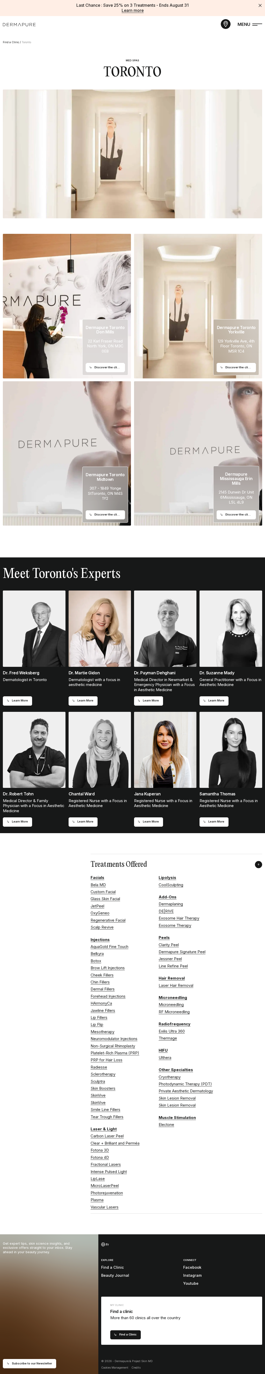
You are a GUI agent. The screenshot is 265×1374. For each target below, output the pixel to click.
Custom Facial (103, 892)
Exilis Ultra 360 (172, 1031)
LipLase (98, 1178)
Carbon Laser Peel (107, 1136)
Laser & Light (104, 1129)
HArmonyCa (101, 1003)
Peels (164, 937)
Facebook (192, 1267)
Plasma (97, 1200)
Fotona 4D (100, 1157)
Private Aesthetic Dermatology (186, 1091)
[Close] (260, 5)
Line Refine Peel (173, 966)
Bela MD (98, 885)
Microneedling (173, 997)
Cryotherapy (170, 1077)
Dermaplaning (171, 904)
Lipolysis (167, 877)
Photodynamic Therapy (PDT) (185, 1084)
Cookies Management (114, 1367)
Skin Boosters (103, 1088)
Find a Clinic (11, 42)
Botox (96, 961)
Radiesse (99, 1067)
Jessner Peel (170, 959)
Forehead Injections (108, 996)
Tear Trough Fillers (107, 1117)
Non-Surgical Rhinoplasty (113, 1046)
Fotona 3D (100, 1150)
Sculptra (98, 1081)
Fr (107, 1244)
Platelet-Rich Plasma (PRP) (115, 1053)
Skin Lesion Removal (177, 1098)
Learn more (133, 10)
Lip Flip (97, 1024)
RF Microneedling (174, 1012)
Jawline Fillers (103, 1010)
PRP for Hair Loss (106, 1060)
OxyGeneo (100, 913)
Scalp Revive (102, 927)
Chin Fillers (100, 982)
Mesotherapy (102, 1031)
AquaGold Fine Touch (109, 946)
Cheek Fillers (102, 975)
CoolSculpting (171, 885)
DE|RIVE (166, 911)
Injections (100, 939)
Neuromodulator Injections (114, 1038)
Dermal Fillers (103, 989)
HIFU (163, 1050)
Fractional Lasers (106, 1164)
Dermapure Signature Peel (182, 952)
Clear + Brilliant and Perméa (115, 1143)
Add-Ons (167, 897)
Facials (97, 877)
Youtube (190, 1283)
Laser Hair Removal (176, 985)
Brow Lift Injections (108, 968)
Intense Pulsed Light (109, 1171)
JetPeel (97, 906)
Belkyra (97, 953)
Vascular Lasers (105, 1207)
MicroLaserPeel (105, 1185)
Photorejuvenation (107, 1193)
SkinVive (98, 1095)
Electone (166, 1124)
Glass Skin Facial (105, 899)
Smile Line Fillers (105, 1109)
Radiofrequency (174, 1024)
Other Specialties (176, 1069)
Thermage (168, 1038)
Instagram (192, 1275)
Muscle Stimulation (177, 1117)
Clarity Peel (169, 945)
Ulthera (165, 1057)
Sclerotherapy (103, 1074)
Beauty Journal (115, 1275)
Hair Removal (172, 978)
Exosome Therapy (175, 925)
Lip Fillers (99, 1017)
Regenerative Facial (108, 920)
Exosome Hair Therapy (179, 918)
